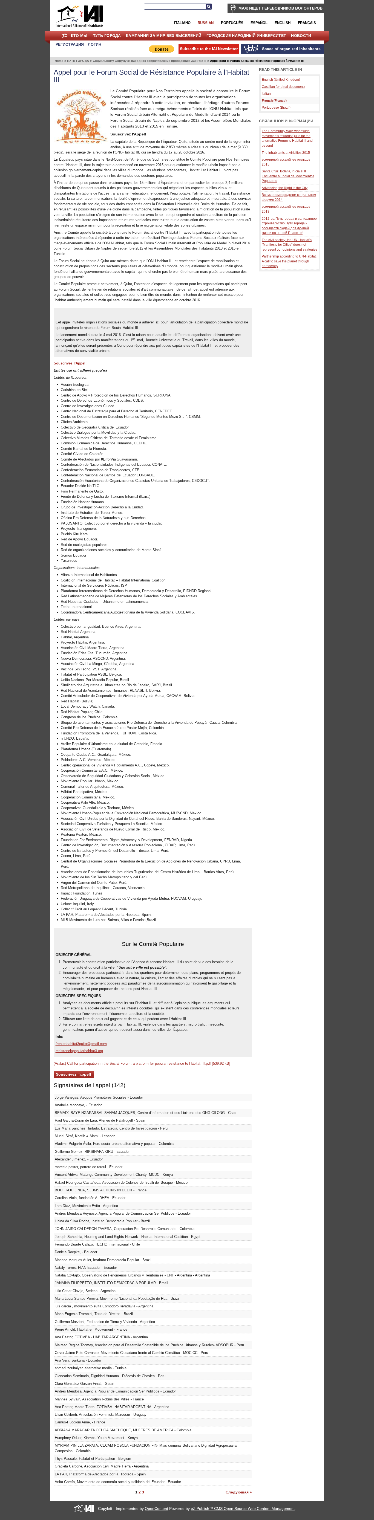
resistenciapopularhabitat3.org (79, 1051)
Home (64, 35)
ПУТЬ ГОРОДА (107, 35)
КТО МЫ (79, 35)
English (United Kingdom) (281, 79)
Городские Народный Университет (246, 35)
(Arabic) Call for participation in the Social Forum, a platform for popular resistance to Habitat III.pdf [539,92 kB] (142, 1063)
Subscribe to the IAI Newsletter (209, 49)
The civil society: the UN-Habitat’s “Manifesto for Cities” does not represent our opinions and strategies (289, 244)
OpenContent (156, 1508)
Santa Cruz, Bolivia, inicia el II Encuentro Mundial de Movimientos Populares (288, 176)
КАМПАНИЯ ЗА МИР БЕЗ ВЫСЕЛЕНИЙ (163, 35)
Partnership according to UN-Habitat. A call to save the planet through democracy (289, 261)
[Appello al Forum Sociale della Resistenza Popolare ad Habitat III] (81, 142)
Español (259, 23)
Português (232, 23)
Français (307, 23)
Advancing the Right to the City (284, 188)
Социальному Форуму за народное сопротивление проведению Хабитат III (149, 60)
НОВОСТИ (301, 35)
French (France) (274, 100)
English (282, 23)
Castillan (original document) (283, 86)
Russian (206, 23)
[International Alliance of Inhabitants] (79, 16)
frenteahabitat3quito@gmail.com (81, 1044)
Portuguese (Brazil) (276, 107)
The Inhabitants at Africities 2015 (286, 152)
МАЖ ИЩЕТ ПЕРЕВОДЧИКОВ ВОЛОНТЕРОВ (280, 8)
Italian (266, 93)
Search (209, 6)
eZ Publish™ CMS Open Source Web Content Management (243, 1508)
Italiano (182, 23)
